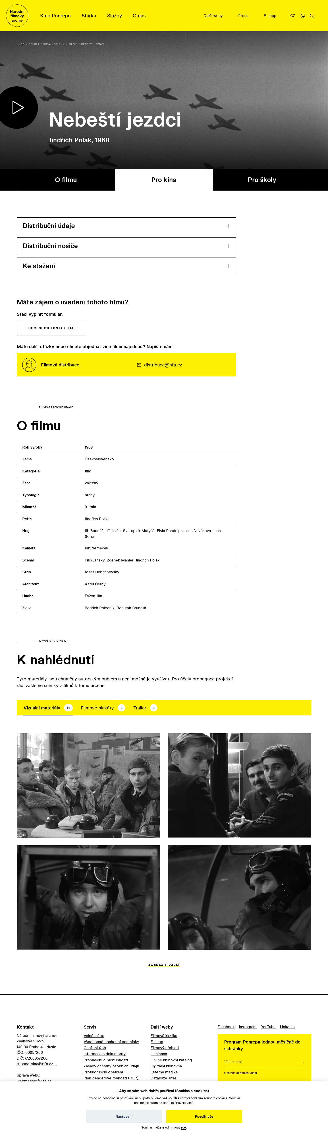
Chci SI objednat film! (51, 328)
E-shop (270, 15)
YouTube (268, 1026)
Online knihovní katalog (171, 1059)
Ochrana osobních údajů (240, 1073)
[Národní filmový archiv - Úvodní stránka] (17, 15)
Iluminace (159, 1053)
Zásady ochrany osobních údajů (111, 1065)
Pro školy (262, 179)
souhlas (173, 1098)
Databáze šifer (163, 1078)
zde (183, 1127)
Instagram (248, 1026)
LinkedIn (287, 1026)
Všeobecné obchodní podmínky (111, 1041)
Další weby (214, 15)
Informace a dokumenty (105, 1053)
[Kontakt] (302, 15)
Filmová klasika (164, 1035)
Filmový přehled (165, 1047)
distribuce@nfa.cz (163, 365)
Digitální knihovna (166, 1065)
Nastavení (124, 1116)
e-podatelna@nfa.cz (35, 1063)
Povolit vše (204, 1116)
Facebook (226, 1026)
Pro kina (163, 179)
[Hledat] (312, 15)
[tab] (48, 708)
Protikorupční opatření (103, 1072)
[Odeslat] (299, 1061)
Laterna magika (164, 1072)
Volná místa (94, 1035)
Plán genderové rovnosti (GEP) (111, 1078)
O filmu (66, 179)
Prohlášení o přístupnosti (106, 1059)
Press (243, 15)
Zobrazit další (164, 964)
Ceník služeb (95, 1047)
